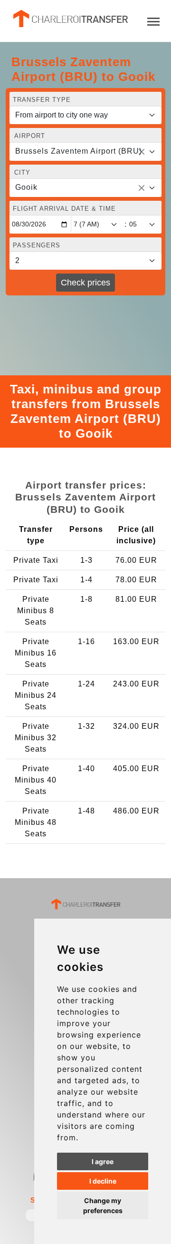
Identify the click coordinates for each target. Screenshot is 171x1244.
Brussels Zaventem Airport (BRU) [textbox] (78, 151)
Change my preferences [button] (103, 1205)
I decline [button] (102, 1181)
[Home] (69, 18)
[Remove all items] (141, 152)
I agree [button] (103, 1161)
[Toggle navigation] (153, 21)
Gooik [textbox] (26, 187)
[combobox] (86, 152)
